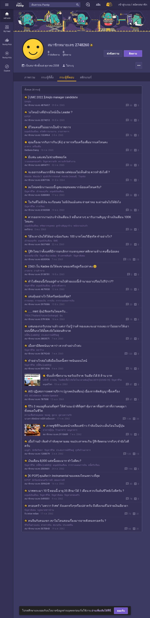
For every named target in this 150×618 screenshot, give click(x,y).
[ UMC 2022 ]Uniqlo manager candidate (53, 97)
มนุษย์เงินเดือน (31, 131)
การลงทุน (29, 300)
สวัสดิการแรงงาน (48, 131)
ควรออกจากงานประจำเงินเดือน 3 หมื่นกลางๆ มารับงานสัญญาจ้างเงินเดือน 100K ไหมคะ (78, 219)
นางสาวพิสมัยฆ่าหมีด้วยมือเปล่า (40, 418)
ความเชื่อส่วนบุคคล (34, 415)
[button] (6, 4)
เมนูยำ (28, 450)
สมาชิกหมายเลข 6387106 (37, 180)
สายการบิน (46, 525)
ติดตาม (133, 53)
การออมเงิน (40, 300)
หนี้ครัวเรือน (94, 465)
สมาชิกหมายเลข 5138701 (37, 274)
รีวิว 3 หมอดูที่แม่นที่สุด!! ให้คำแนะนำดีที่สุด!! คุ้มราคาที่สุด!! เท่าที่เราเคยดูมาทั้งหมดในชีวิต (75, 408)
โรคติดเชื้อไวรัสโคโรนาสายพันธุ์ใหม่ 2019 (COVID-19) (84, 380)
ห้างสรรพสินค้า (65, 255)
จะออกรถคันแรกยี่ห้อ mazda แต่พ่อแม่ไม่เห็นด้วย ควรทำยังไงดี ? (69, 172)
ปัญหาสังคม (79, 255)
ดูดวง (54, 415)
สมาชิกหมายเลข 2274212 (37, 120)
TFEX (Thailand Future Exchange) (41, 315)
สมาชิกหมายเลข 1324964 (37, 135)
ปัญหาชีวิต (30, 191)
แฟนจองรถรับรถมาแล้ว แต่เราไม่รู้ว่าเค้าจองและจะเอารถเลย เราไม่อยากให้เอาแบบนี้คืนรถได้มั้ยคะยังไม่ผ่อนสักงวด (77, 328)
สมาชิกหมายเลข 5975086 (37, 304)
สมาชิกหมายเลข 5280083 (37, 195)
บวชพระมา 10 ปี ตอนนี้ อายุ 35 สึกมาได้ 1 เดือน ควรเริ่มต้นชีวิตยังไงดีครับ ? (76, 491)
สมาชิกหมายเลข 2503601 (37, 468)
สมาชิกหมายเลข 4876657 (37, 105)
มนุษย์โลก (47, 384)
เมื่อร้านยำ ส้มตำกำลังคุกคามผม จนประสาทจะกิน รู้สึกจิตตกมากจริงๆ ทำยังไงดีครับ (77, 444)
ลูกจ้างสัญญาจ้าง (64, 226)
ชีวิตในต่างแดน (32, 525)
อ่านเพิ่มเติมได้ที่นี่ (101, 610)
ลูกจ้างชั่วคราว (59, 285)
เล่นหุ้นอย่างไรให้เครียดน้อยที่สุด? (49, 296)
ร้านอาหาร (60, 430)
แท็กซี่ (45, 380)
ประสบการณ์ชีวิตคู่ (50, 335)
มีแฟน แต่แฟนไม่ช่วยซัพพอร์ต (47, 157)
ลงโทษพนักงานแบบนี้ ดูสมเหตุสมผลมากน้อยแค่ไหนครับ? (64, 187)
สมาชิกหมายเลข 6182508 (37, 210)
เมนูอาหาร (72, 430)
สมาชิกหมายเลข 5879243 (37, 353)
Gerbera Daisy (32, 150)
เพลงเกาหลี (59, 480)
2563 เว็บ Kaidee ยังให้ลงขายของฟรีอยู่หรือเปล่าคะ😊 (62, 266)
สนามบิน (57, 525)
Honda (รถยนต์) (69, 176)
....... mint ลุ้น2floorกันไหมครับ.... (48, 311)
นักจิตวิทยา (37, 450)
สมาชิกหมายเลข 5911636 (37, 368)
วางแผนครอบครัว (33, 161)
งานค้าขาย (39, 270)
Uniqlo (28, 101)
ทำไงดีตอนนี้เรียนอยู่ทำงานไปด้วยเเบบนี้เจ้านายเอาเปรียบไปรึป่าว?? (70, 281)
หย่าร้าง (40, 350)
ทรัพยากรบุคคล (47, 226)
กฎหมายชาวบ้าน (45, 510)
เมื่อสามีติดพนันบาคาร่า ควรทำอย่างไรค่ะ (55, 345)
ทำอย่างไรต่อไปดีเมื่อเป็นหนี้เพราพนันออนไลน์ (57, 360)
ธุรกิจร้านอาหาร (83, 450)
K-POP (28, 116)
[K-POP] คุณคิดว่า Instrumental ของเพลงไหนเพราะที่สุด (64, 476)
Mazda (28, 176)
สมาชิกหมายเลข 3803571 (37, 338)
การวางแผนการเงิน (65, 300)
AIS (26, 395)
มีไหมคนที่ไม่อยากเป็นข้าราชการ (49, 127)
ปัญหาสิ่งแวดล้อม (48, 255)
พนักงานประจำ (81, 226)
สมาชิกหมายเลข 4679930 (37, 289)
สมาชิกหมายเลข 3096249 (37, 483)
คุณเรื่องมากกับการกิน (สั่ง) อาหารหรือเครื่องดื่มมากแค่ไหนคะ (68, 142)
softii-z (29, 229)
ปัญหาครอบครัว (72, 495)
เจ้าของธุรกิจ (42, 191)
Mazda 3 (37, 176)
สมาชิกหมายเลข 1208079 (37, 453)
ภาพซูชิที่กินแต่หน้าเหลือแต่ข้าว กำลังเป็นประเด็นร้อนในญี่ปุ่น (85, 425)
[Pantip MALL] (109, 4)
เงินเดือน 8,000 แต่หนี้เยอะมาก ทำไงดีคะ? (54, 461)
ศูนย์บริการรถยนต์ (51, 176)
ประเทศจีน (68, 525)
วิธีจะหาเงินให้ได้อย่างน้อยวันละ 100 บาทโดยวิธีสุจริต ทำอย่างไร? (70, 236)
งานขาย (28, 270)
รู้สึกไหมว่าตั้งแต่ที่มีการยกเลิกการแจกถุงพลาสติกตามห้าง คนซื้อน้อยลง (73, 251)
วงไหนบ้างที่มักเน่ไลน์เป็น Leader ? (50, 112)
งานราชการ (63, 131)
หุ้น (61, 315)
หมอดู (47, 415)
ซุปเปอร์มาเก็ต (31, 255)
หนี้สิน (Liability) (32, 335)
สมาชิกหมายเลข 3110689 (55, 434)
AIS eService (35, 395)
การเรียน (40, 206)
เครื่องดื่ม (36, 146)
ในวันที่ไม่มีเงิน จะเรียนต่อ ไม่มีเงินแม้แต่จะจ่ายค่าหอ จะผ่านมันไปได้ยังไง (74, 202)
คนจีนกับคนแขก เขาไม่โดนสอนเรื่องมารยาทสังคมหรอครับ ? (67, 520)
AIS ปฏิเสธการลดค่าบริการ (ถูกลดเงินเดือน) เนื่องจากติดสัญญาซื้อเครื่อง (74, 391)
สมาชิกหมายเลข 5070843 (37, 528)
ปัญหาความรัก (50, 161)
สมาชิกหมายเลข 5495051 (37, 498)
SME (55, 240)
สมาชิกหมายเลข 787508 (36, 399)
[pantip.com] (20, 4)
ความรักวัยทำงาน (66, 161)
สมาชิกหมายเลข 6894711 (37, 165)
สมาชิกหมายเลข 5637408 (37, 244)
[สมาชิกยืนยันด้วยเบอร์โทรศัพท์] (91, 45)
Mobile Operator (50, 395)
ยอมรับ (121, 610)
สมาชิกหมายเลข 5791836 (37, 319)
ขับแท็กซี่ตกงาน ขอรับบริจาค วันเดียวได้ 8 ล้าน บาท (79, 375)
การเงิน (50, 300)
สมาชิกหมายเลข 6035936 (37, 259)
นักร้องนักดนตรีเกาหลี (42, 480)
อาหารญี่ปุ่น (48, 430)
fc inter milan (32, 513)
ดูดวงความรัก (65, 415)
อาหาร (28, 146)
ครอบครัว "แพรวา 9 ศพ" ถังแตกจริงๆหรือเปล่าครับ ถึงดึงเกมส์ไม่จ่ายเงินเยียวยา (78, 505)
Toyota (81, 176)
